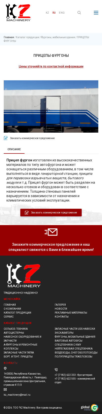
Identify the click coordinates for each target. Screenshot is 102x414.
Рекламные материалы (71, 312)
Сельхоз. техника (16, 328)
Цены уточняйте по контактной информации (51, 66)
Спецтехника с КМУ (68, 344)
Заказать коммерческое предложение (54, 212)
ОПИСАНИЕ (14, 149)
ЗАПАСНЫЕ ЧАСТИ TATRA (19, 352)
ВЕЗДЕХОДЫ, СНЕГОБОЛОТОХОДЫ (76, 352)
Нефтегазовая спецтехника (74, 348)
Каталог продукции (27, 37)
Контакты (62, 316)
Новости (61, 308)
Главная (9, 37)
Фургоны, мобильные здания (58, 37)
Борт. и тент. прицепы (18, 356)
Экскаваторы (64, 332)
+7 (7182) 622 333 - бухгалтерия (73, 375)
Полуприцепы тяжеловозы (73, 356)
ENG (62, 12)
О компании (12, 308)
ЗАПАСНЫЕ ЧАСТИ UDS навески (75, 328)
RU (54, 12)
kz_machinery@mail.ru (17, 394)
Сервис (9, 316)
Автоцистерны (14, 332)
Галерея (60, 304)
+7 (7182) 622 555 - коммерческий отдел (75, 380)
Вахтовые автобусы (68, 340)
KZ (47, 12)
